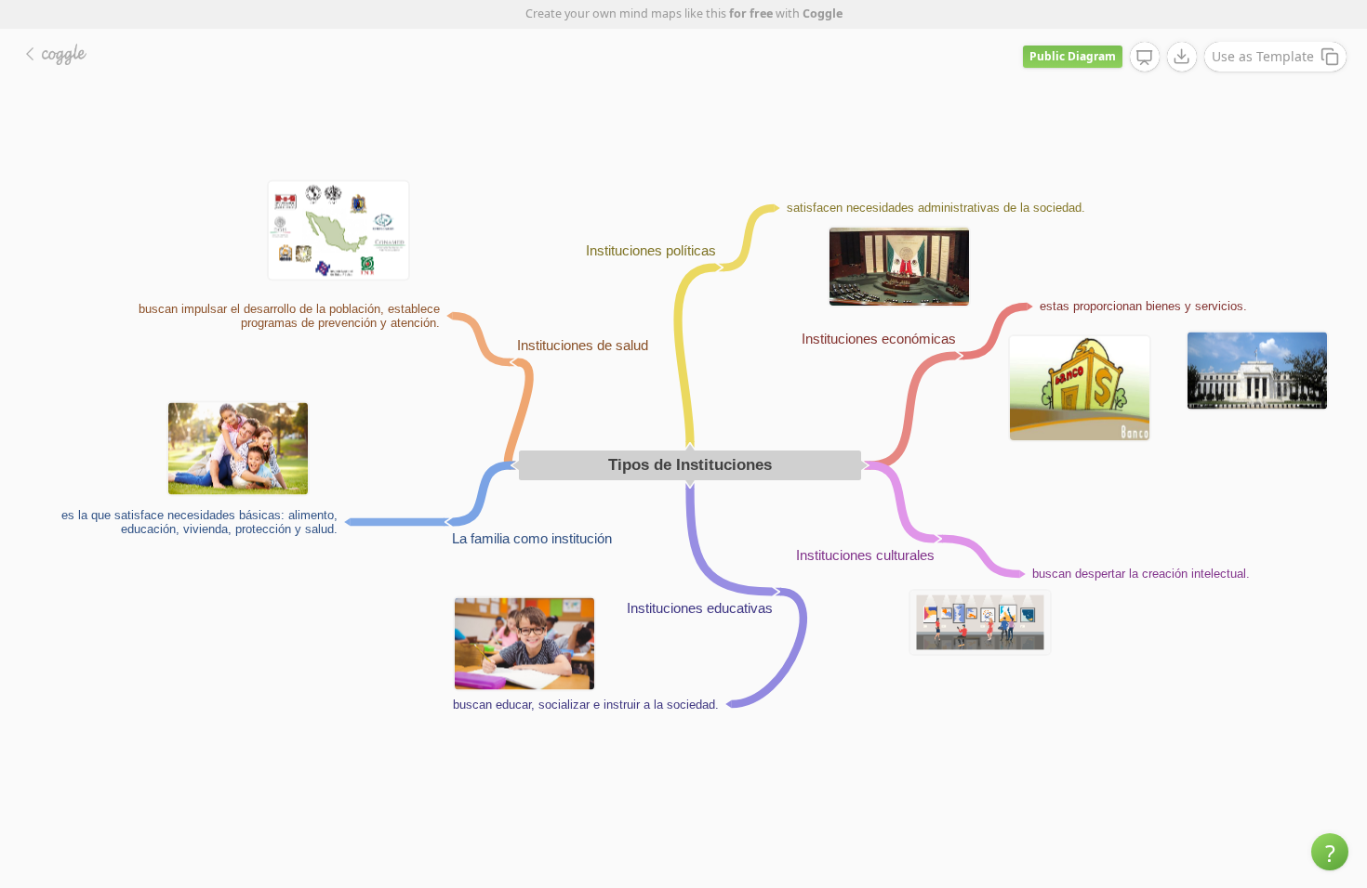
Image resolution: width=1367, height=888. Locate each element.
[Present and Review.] (1145, 57)
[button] (1329, 851)
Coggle (823, 13)
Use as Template (1263, 56)
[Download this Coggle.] (1182, 57)
